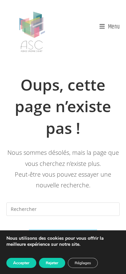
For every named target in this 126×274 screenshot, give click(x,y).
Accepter (21, 263)
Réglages (83, 263)
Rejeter (52, 263)
